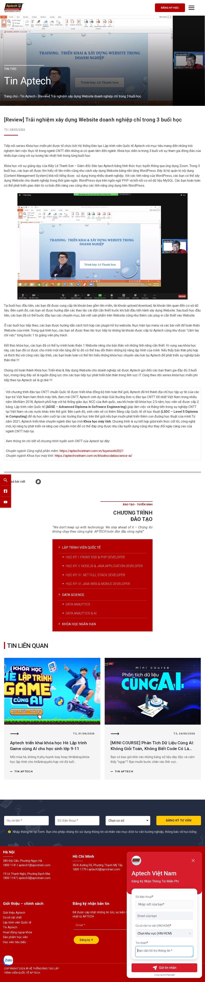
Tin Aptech (27, 96)
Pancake (171, 975)
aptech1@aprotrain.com (34, 865)
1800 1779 (79, 869)
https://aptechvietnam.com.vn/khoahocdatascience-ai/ (93, 456)
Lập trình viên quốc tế (81, 547)
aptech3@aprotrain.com (34, 878)
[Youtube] (5, 502)
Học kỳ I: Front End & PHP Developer (95, 557)
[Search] (5, 479)
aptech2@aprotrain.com (104, 869)
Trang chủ (11, 96)
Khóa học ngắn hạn (79, 624)
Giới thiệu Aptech (14, 912)
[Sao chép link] (38, 481)
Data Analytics (78, 604)
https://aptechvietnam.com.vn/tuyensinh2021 (92, 451)
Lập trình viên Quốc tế (17, 922)
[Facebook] (5, 491)
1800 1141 (10, 865)
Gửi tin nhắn (167, 968)
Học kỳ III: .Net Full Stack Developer (95, 575)
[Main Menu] (191, 7)
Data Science (73, 595)
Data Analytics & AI (81, 613)
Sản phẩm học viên (15, 937)
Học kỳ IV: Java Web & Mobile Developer (98, 584)
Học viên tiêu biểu (14, 942)
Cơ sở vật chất (12, 917)
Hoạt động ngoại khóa (17, 932)
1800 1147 (10, 878)
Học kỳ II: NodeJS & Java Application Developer (104, 566)
